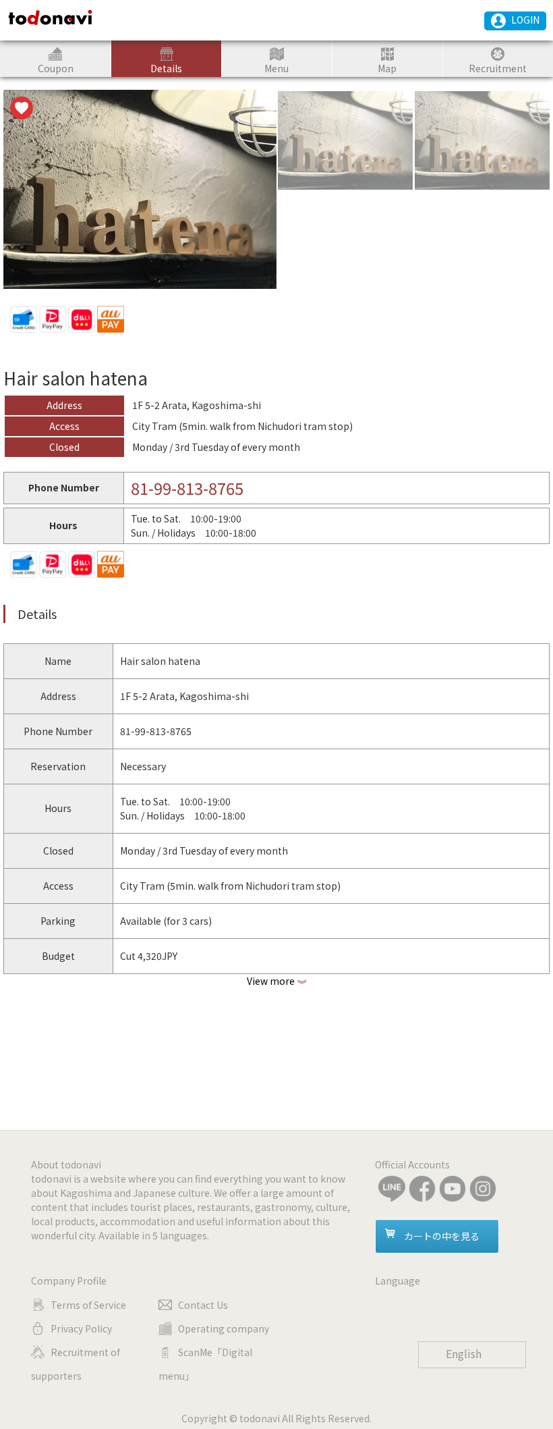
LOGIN (525, 19)
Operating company (223, 1328)
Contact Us (203, 1305)
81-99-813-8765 (187, 488)
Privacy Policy (81, 1328)
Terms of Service (88, 1305)
